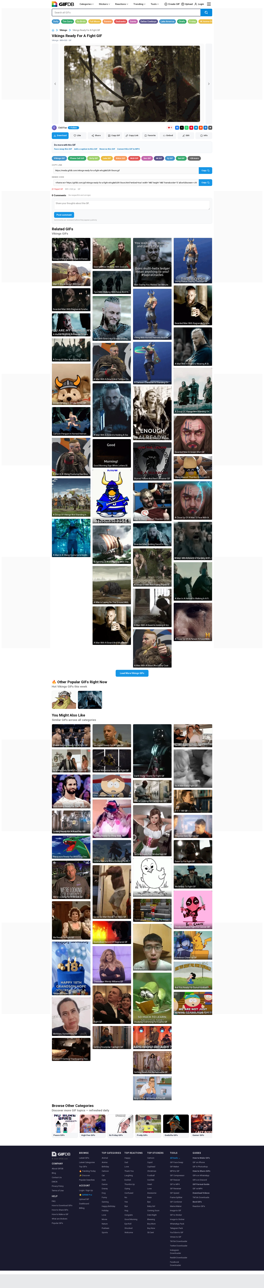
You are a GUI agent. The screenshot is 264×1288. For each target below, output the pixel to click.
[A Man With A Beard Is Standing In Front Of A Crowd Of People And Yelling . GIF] (193, 541)
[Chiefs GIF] (182, 21)
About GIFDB (57, 1168)
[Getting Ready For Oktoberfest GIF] (152, 830)
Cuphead (151, 1166)
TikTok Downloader (178, 1241)
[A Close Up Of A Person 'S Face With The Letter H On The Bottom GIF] (193, 622)
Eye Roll (128, 1224)
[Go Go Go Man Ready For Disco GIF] (112, 892)
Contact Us (57, 1177)
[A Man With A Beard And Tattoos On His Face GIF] (112, 362)
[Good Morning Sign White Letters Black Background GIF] (112, 453)
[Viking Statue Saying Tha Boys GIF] (193, 260)
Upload (189, 4)
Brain (149, 1197)
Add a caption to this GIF (85, 149)
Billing (81, 1208)
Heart (149, 1184)
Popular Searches (87, 1180)
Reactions (120, 4)
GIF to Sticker (176, 1215)
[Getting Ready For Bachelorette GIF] (152, 1062)
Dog (104, 1193)
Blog (54, 1173)
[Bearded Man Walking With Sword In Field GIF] (112, 253)
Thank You (129, 1171)
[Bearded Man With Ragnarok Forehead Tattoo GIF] (71, 299)
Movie (104, 1219)
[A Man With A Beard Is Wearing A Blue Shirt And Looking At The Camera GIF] (193, 346)
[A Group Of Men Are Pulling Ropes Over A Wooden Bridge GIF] (152, 567)
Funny (104, 1197)
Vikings (63, 30)
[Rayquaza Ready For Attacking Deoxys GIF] (71, 847)
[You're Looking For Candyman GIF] (152, 791)
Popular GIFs (57, 1223)
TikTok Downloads (201, 1197)
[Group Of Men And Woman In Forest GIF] (71, 249)
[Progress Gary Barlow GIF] (193, 826)
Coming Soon (153, 1210)
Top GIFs (83, 1166)
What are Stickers (59, 1219)
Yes (126, 1202)
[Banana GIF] (152, 947)
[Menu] (208, 4)
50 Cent (150, 1232)
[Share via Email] (210, 128)
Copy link (57, 165)
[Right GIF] (112, 1004)
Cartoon (105, 1171)
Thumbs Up (130, 1184)
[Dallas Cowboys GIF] (148, 21)
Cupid (149, 1162)
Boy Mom (151, 1224)
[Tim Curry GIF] (67, 21)
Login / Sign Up (86, 1190)
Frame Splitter (176, 1197)
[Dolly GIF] (56, 21)
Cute (104, 1180)
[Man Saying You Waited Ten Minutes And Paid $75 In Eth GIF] (152, 262)
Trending (138, 4)
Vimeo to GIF (175, 1237)
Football (151, 1175)
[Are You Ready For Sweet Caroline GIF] (152, 1037)
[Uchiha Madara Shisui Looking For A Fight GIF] (112, 851)
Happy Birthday (108, 1206)
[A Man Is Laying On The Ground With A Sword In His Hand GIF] (112, 585)
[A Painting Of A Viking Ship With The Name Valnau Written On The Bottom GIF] (112, 545)
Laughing (129, 1175)
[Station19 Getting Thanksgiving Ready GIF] (71, 1049)
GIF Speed (174, 1193)
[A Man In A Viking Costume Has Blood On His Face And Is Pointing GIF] (71, 457)
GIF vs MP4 (197, 1188)
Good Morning (131, 1219)
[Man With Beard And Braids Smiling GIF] (112, 318)
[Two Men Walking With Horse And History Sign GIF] (112, 282)
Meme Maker (176, 1206)
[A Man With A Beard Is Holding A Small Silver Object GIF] (152, 608)
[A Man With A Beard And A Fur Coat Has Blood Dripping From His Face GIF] (152, 648)
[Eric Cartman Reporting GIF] (112, 786)
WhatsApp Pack (177, 1224)
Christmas (151, 1171)
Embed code (58, 177)
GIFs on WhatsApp (201, 1175)
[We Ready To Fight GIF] (71, 920)
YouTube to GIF (176, 1232)
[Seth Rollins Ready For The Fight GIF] (71, 791)
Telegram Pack (176, 1228)
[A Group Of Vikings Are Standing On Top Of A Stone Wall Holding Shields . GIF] (193, 391)
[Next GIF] (208, 84)
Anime (104, 1162)
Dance (104, 1184)
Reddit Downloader (178, 1257)
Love (104, 1215)
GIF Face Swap (176, 1162)
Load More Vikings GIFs (132, 673)
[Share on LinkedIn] (205, 128)
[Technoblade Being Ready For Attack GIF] (152, 910)
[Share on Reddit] (201, 128)
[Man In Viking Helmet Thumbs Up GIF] (152, 502)
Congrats (129, 1215)
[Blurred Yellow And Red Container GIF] (152, 461)
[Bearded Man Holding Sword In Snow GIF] (152, 534)
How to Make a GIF (60, 1214)
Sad (126, 1162)
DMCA (54, 1182)
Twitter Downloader (178, 1246)
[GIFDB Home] (53, 30)
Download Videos (201, 1193)
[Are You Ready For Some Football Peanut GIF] (193, 976)
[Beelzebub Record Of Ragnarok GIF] (112, 932)
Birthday (105, 1166)
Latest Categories (87, 1162)
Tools (154, 4)
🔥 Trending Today (87, 1171)
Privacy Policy (58, 1186)
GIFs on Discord (200, 1180)
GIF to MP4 (175, 1184)
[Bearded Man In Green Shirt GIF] (193, 435)
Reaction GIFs (199, 1206)
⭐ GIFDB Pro (85, 1195)
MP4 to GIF (175, 1171)
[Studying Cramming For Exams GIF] (152, 998)
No (126, 1197)
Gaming (105, 1202)
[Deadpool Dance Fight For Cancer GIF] (193, 910)
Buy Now (151, 1228)
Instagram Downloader (175, 1251)
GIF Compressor (177, 1175)
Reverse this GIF (107, 149)
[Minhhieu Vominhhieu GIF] (71, 1017)
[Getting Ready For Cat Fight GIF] (112, 1037)
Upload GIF (84, 1199)
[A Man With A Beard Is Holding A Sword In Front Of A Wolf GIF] (112, 410)
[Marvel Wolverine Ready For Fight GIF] (112, 760)
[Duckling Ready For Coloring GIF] (152, 877)
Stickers (103, 4)
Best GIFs (197, 1202)
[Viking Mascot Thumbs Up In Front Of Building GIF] (193, 467)
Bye (126, 1206)
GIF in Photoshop (200, 1166)
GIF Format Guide (201, 1184)
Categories (86, 4)
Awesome (151, 1193)
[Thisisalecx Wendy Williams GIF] (112, 964)
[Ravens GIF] (108, 21)
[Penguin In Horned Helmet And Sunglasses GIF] (112, 496)
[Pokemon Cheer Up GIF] (193, 945)
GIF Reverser (175, 1188)
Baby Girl (151, 1206)
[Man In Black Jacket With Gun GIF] (71, 274)
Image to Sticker (177, 1219)
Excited (128, 1180)
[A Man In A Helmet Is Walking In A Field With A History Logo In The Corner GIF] (193, 581)
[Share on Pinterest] (191, 128)
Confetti (150, 1180)
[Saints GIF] (133, 21)
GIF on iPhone (199, 1162)
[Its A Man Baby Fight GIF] (193, 768)
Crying (127, 1188)
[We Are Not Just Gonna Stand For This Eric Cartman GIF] (193, 1003)
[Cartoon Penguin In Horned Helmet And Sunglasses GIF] (71, 421)
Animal (105, 1158)
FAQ (53, 1201)
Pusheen (105, 1228)
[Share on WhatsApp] (187, 128)
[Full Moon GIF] (94, 21)
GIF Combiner (176, 1202)
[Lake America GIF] (167, 21)
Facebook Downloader (175, 1263)
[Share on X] (182, 128)
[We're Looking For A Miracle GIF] (71, 880)
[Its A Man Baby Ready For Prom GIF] (71, 760)
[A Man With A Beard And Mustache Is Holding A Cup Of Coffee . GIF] (112, 625)
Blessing (151, 1219)
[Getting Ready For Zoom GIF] (193, 735)
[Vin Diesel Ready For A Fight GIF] (112, 735)
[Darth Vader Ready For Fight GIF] (152, 751)
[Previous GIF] (55, 84)
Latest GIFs (84, 1158)
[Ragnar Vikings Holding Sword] (90, 700)
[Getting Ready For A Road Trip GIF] (71, 822)
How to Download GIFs (62, 1205)
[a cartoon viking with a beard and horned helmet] (64, 700)
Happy (127, 1158)
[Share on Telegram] (196, 128)
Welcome (129, 1232)
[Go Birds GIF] (81, 21)
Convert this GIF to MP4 (128, 149)
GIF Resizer (175, 1180)
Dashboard (84, 1203)
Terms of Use (58, 1190)
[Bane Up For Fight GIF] (193, 851)
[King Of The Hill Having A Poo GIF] (152, 1088)
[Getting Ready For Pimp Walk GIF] (112, 819)
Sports (105, 1232)
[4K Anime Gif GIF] (206, 21)
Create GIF (174, 4)
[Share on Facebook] (177, 128)
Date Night (152, 1215)
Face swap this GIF (63, 149)
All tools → (175, 1158)
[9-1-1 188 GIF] (193, 801)
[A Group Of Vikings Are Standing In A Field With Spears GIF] (71, 497)
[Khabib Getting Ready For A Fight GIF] (71, 735)
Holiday (105, 1210)
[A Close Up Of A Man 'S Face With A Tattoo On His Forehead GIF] (193, 500)
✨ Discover (84, 1175)
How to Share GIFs (60, 1210)
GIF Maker (174, 1166)
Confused (129, 1193)
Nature (105, 1224)
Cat (103, 1175)
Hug (126, 1210)
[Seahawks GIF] (120, 21)
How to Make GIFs (201, 1158)
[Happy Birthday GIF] (71, 968)
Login (201, 4)
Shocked (128, 1228)
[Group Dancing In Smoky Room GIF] (71, 384)
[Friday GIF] (192, 21)
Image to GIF (175, 1210)
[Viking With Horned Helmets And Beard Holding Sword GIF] (152, 314)
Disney (105, 1188)
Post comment (64, 215)
